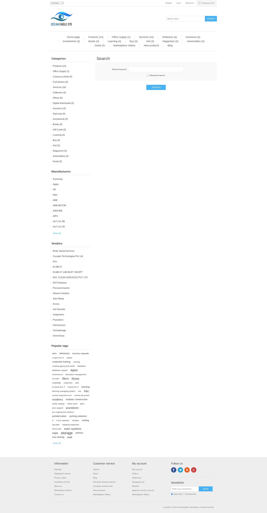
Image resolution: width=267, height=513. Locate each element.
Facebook (173, 470)
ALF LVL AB (59, 221)
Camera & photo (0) (62, 76)
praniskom (72, 407)
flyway (75, 378)
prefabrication (59, 416)
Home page (73, 37)
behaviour (65, 353)
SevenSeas (58, 336)
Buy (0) (134, 41)
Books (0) (93, 41)
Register (168, 3)
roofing (85, 420)
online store (72, 404)
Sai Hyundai (59, 309)
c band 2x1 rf (58, 358)
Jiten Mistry (58, 298)
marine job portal (81, 395)
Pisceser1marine (61, 288)
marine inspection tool (61, 395)
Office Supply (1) (121, 37)
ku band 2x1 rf (58, 387)
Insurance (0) (193, 37)
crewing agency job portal (63, 366)
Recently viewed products (104, 482)
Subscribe (177, 494)
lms (79, 391)
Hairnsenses (59, 325)
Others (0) (58, 98)
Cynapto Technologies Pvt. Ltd (68, 256)
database (81, 366)
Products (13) (95, 37)
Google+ (193, 470)
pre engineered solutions (63, 412)
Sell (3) (150, 41)
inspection (68, 383)
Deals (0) (100, 45)
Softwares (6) (169, 37)
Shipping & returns (62, 473)
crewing (76, 362)
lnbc (86, 391)
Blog (170, 45)
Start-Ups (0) (59, 114)
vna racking (58, 437)
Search (96, 469)
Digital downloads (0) (63, 103)
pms (82, 403)
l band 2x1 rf (73, 387)
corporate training (61, 361)
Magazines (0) (170, 41)
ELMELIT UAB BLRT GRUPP (67, 272)
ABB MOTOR (59, 205)
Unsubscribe (190, 494)
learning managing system (63, 391)
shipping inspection (70, 424)
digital (73, 370)
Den (55, 261)
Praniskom (58, 320)
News (95, 473)
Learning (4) (114, 41)
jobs (77, 383)
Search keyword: (119, 69)
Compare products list (103, 486)
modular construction (76, 399)
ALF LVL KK (59, 226)
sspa (55, 432)
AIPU (55, 216)
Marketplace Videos (124, 45)
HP (54, 189)
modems (57, 399)
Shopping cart (138, 482)
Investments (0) (71, 41)
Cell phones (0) (60, 82)
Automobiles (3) (195, 41)
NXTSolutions (60, 283)
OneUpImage (59, 330)
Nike (55, 195)
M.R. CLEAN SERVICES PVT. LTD (70, 277)
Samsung (57, 179)
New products (151, 45)
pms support (57, 408)
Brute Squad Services (63, 251)
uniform (79, 433)
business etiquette (80, 353)
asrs (54, 353)
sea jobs (56, 424)
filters (65, 378)
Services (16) (146, 37)
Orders (135, 473)
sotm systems (72, 428)
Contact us (59, 494)
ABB (55, 200)
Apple (56, 184)
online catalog (58, 404)
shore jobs (56, 429)
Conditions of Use (62, 482)
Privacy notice (60, 478)
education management (75, 374)
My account (137, 469)
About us (58, 486)
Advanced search (157, 75)
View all (57, 233)
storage (67, 433)
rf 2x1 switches (62, 420)
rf (52, 420)
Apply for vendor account (143, 490)
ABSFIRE (58, 211)
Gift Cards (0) (59, 129)
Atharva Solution (61, 293)
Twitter (180, 470)
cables (69, 358)
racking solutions (78, 416)
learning (85, 387)
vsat (69, 437)
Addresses (136, 478)
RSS (187, 470)
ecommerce (57, 374)
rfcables (75, 420)
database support (60, 370)
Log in (178, 3)
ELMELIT (57, 267)
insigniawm (58, 314)
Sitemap (57, 469)
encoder (55, 378)
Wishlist (135, 486)
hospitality (56, 383)
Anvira (56, 304)
